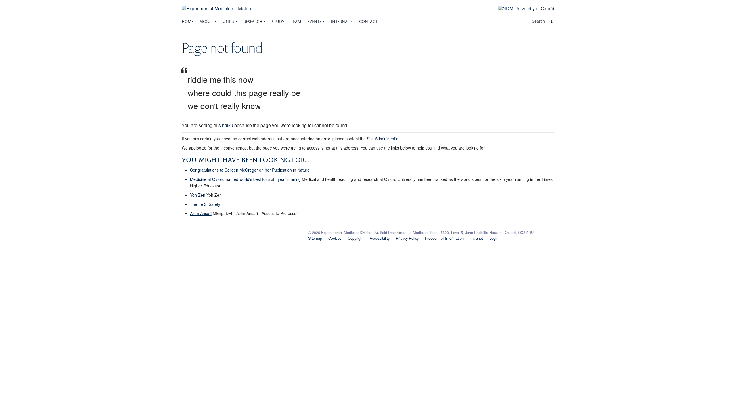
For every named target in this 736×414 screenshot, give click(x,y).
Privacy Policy (407, 238)
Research (253, 21)
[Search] (550, 21)
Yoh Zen (197, 195)
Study (278, 21)
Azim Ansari (201, 213)
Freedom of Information (444, 238)
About (206, 21)
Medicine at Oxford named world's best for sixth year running (245, 179)
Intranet (476, 238)
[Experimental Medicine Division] (216, 5)
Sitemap (315, 238)
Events (314, 21)
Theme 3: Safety (205, 204)
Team (296, 21)
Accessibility (380, 238)
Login (493, 238)
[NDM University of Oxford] (521, 8)
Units (228, 21)
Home (187, 21)
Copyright (355, 238)
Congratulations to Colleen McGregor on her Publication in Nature (250, 170)
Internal (340, 21)
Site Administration (384, 138)
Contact (368, 21)
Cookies (334, 238)
